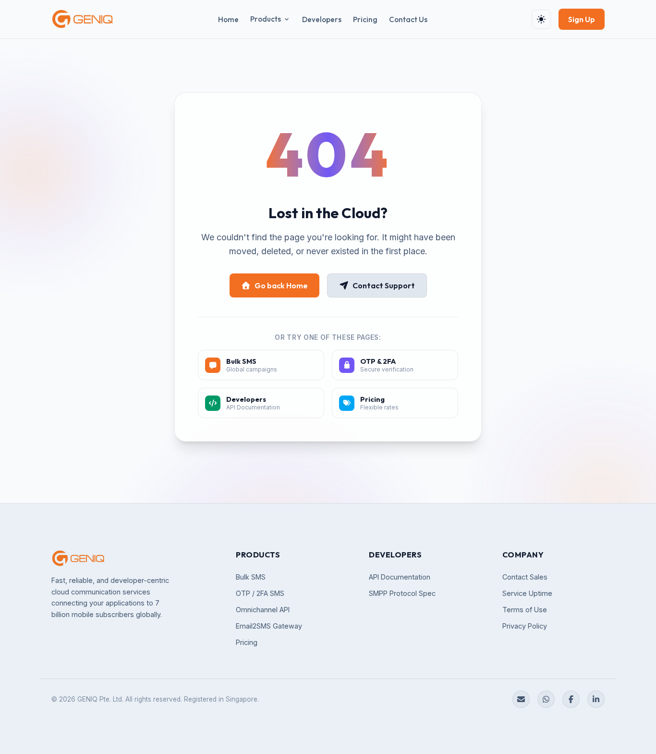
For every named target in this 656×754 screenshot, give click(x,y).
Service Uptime (527, 593)
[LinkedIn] (596, 699)
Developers (321, 19)
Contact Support (383, 285)
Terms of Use (524, 610)
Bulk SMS (251, 577)
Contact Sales (524, 577)
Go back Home (281, 285)
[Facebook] (571, 699)
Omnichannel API (263, 610)
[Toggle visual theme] (541, 19)
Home (228, 19)
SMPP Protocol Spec (402, 593)
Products (265, 19)
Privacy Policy (524, 626)
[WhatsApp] (546, 699)
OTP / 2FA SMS (260, 593)
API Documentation (399, 577)
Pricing (365, 19)
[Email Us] (521, 699)
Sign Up (581, 19)
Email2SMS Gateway (269, 626)
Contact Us (408, 19)
